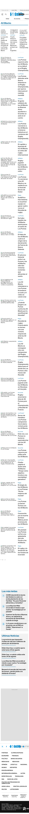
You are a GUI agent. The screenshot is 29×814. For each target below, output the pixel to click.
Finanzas (15, 756)
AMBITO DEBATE (23, 796)
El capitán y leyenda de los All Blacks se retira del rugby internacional (23, 149)
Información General (9, 773)
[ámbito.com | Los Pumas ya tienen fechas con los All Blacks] (9, 502)
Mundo (4, 767)
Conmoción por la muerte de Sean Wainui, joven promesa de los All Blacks (23, 518)
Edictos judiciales (20, 786)
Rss (3, 779)
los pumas (20, 392)
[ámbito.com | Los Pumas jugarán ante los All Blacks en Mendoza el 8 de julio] (9, 382)
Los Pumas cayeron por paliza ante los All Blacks (23, 453)
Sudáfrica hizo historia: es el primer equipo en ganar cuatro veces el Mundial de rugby (23, 204)
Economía (17, 19)
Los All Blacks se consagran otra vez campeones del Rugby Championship (23, 350)
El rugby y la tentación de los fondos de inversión (23, 551)
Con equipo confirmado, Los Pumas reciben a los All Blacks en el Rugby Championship (24, 42)
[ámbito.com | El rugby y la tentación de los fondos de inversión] (9, 549)
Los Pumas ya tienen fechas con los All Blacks (23, 504)
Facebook (6, 746)
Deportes (13, 767)
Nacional (23, 764)
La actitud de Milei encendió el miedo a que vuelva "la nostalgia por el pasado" (15, 609)
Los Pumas (3, 35)
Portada (5, 753)
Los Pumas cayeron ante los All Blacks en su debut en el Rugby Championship (23, 65)
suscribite (21, 14)
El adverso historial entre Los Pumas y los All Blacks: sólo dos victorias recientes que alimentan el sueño (22, 265)
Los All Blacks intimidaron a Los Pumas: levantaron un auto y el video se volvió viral (23, 289)
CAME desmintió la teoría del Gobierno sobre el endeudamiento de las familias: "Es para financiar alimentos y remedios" (16, 599)
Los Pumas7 (21, 413)
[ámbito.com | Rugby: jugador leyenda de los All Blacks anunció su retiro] (9, 162)
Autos (23, 773)
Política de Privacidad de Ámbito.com (11, 782)
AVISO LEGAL (6, 786)
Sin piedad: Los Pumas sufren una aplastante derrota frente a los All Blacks (22, 536)
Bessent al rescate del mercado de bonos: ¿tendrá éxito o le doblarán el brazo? (14, 671)
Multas (4, 789)
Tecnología (19, 776)
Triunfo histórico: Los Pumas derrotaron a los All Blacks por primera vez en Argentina (13, 43)
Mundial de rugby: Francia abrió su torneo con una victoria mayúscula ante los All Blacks (23, 329)
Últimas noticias (17, 753)
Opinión (4, 764)
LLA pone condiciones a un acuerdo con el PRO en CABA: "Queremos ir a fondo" (16, 626)
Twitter (2, 746)
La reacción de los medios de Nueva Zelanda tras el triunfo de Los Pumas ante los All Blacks (4, 43)
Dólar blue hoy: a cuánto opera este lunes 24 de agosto (13, 649)
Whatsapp (23, 746)
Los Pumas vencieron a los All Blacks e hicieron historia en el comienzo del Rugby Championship (23, 131)
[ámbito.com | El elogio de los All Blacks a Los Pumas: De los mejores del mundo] (9, 486)
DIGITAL (5, 796)
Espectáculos (7, 776)
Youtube (19, 746)
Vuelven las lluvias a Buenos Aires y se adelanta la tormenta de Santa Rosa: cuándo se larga (16, 617)
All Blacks (20, 98)
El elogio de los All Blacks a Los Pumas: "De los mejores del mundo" (23, 490)
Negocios (15, 761)
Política (5, 758)
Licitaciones (14, 789)
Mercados (5, 761)
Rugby (19, 195)
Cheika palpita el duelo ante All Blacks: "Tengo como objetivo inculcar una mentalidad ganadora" (23, 470)
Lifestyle (13, 764)
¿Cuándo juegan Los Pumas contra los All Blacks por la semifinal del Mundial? (23, 308)
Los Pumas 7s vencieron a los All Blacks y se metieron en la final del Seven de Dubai (23, 184)
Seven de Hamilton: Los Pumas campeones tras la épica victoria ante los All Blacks (23, 421)
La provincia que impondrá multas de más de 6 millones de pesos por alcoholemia (13, 641)
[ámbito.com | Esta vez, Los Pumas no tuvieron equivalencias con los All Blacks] (9, 435)
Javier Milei (14, 10)
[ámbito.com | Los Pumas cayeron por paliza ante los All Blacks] (9, 451)
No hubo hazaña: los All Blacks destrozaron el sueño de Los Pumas (22, 223)
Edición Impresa (7, 770)
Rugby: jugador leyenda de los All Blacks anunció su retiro (23, 166)
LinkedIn (14, 746)
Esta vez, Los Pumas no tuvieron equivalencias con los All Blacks (23, 439)
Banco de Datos (16, 758)
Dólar (7, 19)
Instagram (10, 746)
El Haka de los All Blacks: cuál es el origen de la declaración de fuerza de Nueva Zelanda (23, 241)
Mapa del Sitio (12, 779)
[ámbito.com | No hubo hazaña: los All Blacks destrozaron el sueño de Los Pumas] (9, 219)
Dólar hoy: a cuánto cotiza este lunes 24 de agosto (13, 655)
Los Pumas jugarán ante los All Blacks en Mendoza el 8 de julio (23, 385)
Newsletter (24, 746)
